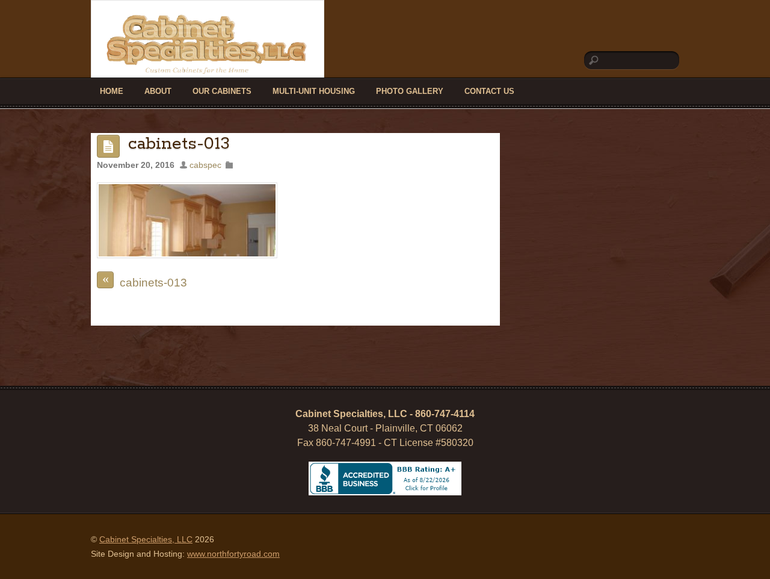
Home (111, 91)
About (157, 91)
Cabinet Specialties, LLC (145, 539)
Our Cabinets (221, 91)
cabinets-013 (179, 144)
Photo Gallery (409, 91)
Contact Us (489, 91)
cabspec (205, 165)
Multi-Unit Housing (314, 91)
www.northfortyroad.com (233, 554)
